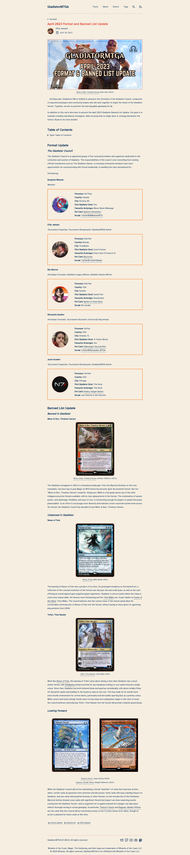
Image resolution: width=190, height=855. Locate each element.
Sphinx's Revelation (92, 212)
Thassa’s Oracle (107, 807)
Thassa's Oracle (86, 779)
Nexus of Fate (87, 580)
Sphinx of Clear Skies (93, 301)
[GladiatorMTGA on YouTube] (131, 840)
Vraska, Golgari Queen (93, 391)
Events (116, 6)
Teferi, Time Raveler (87, 674)
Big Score (87, 256)
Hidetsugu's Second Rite (94, 346)
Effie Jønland (62, 28)
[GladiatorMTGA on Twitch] (126, 840)
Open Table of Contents (60, 135)
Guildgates (70, 684)
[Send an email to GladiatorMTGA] (122, 840)
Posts (95, 6)
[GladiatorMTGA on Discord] (136, 840)
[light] (140, 7)
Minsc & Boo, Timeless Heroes (87, 92)
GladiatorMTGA (58, 7)
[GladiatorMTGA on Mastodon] (140, 840)
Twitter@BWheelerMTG (92, 215)
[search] (134, 7)
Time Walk (108, 597)
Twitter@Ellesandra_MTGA (93, 350)
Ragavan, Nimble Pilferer (85, 782)
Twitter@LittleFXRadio (91, 260)
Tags (126, 6)
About (105, 6)
